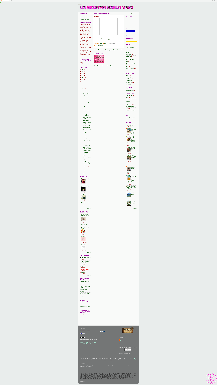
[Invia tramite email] (110, 43)
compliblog (128, 101)
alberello (84, 155)
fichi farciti (85, 139)
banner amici (128, 99)
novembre (85, 167)
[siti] (99, 63)
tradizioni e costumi (130, 110)
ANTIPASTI (128, 46)
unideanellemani (84, 224)
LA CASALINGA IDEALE (84, 293)
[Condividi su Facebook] (113, 43)
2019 (83, 69)
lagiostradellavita (79, 4)
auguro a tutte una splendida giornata (87, 148)
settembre (85, 171)
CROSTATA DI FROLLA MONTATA (133, 158)
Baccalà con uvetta (130, 125)
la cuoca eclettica (130, 137)
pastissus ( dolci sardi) (86, 141)
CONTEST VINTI (129, 96)
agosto (84, 173)
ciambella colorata (86, 125)
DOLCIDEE (82, 285)
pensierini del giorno (130, 106)
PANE (127, 58)
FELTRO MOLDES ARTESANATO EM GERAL (85, 215)
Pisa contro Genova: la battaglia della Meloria (85, 18)
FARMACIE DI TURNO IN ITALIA (85, 287)
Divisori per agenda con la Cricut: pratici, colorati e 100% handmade (131, 180)
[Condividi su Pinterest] (114, 43)
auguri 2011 (85, 92)
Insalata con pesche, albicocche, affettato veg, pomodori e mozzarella (131, 141)
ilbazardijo (82, 291)
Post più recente (99, 50)
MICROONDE (128, 56)
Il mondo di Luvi (130, 166)
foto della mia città (129, 119)
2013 (83, 82)
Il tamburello (85, 135)
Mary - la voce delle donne (85, 228)
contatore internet (103, 328)
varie (127, 112)
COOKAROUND (83, 283)
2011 (83, 86)
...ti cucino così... (130, 155)
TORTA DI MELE (86, 133)
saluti (127, 108)
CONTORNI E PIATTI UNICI (131, 48)
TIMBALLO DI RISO (87, 127)
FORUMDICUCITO (83, 290)
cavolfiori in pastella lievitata (87, 123)
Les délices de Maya (85, 195)
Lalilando (83, 272)
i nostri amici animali (130, 90)
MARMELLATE (128, 54)
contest (127, 103)
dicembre (85, 90)
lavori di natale (128, 79)
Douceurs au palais (85, 179)
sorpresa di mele (86, 97)
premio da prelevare (87, 150)
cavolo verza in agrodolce (86, 94)
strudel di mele (86, 99)
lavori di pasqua (129, 80)
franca (121, 341)
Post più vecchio (118, 50)
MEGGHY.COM (82, 297)
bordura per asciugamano (86, 114)
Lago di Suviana (132, 193)
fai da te (127, 75)
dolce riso (85, 137)
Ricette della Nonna (131, 124)
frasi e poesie (129, 105)
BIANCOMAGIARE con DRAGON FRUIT (133, 131)
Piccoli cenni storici (85, 17)
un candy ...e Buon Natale (87, 130)
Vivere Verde (84, 237)
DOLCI (127, 51)
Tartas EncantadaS (85, 187)
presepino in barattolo (85, 153)
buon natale (85, 105)
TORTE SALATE (129, 70)
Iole (82, 266)
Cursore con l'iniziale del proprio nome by (85, 330)
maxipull (84, 160)
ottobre (84, 169)
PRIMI (127, 61)
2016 (83, 75)
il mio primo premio (87, 157)
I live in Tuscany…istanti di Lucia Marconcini (85, 262)
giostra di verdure (86, 103)
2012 (83, 84)
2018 (83, 71)
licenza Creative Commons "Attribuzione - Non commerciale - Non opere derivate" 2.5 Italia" (88, 342)
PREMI (127, 97)
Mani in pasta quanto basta (131, 200)
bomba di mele (86, 101)
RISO (127, 66)
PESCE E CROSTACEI (130, 60)
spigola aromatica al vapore (87, 118)
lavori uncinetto (129, 82)
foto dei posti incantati (130, 117)
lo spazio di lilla (84, 245)
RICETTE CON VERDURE (131, 63)
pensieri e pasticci (131, 186)
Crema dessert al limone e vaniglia (131, 188)
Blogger (111, 360)
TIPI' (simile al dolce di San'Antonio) (87, 144)
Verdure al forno (133, 149)
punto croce (100, 45)
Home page (108, 50)
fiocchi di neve (86, 110)
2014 (83, 80)
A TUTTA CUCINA (130, 128)
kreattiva (128, 175)
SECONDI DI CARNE (130, 68)
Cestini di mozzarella (133, 202)
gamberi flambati (86, 120)
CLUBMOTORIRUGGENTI (85, 281)
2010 (83, 88)
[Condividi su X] (112, 43)
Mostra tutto (89, 208)
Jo (120, 339)
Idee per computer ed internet (86, 258)
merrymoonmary (132, 358)
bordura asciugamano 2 (86, 107)
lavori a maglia (128, 77)
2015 (83, 77)
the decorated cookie (85, 206)
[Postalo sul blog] (111, 43)
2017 (83, 73)
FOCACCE (127, 52)
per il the (84, 112)
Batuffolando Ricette (131, 147)
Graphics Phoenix (85, 269)
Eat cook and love (85, 203)
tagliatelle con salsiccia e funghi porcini (87, 163)
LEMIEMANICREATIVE (84, 295)
